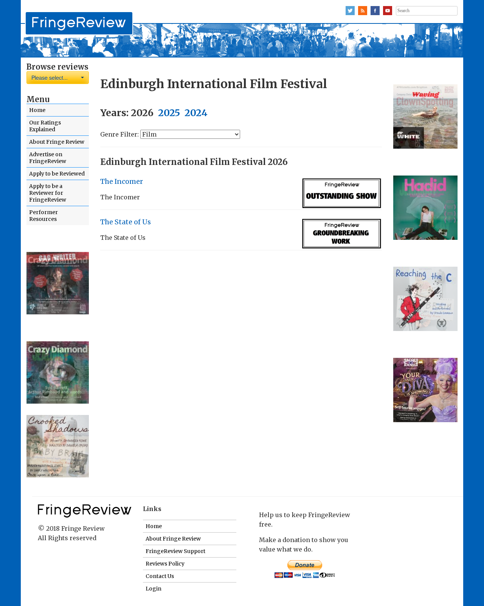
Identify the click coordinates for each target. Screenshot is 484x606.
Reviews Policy (165, 563)
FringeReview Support (175, 551)
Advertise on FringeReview (47, 158)
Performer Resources (43, 215)
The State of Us (125, 222)
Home (37, 110)
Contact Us (160, 576)
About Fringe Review (56, 141)
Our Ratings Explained (45, 126)
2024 (196, 113)
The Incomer (121, 181)
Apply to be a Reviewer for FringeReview (47, 193)
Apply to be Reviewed (57, 173)
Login (153, 588)
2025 (169, 113)
